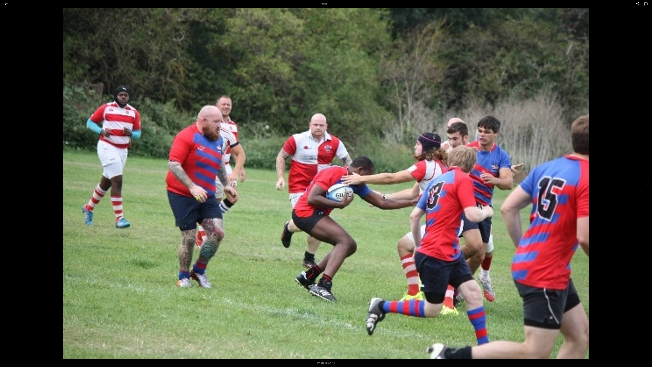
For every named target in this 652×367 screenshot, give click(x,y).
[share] (638, 4)
